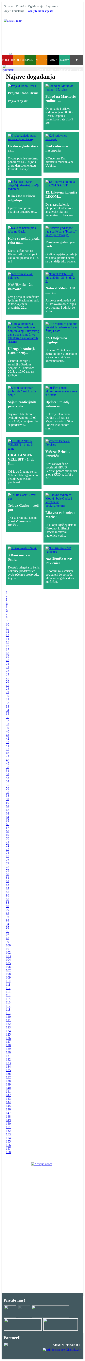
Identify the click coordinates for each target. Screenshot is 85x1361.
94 (7, 924)
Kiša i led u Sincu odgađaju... (21, 198)
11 (7, 628)
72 (7, 845)
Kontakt (21, 6)
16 (7, 646)
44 (7, 745)
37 (7, 720)
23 (7, 670)
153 (8, 1134)
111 (8, 984)
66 (7, 824)
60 (7, 802)
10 (7, 624)
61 (7, 806)
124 (8, 1031)
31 (7, 699)
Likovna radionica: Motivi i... (60, 515)
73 (7, 849)
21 (7, 663)
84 (7, 888)
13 (7, 635)
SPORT (30, 60)
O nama (8, 6)
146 (8, 1109)
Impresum (52, 6)
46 (7, 752)
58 (7, 795)
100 (8, 945)
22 (7, 667)
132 (8, 1059)
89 (7, 906)
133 (8, 1063)
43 (7, 742)
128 (8, 1045)
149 (8, 1120)
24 (7, 674)
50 (7, 767)
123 (8, 1027)
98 (7, 938)
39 (7, 728)
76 (7, 859)
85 (7, 892)
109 (8, 977)
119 (8, 1013)
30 (7, 695)
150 (8, 1123)
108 (8, 974)
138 (8, 1081)
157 (8, 1148)
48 (7, 760)
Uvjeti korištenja (14, 10)
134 (8, 1066)
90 (7, 909)
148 (8, 1116)
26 (7, 681)
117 (8, 1006)
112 (8, 988)
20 (7, 660)
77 (7, 863)
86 (7, 895)
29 (7, 692)
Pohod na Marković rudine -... (60, 98)
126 (8, 1038)
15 (7, 642)
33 (7, 706)
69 (7, 834)
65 (7, 820)
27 (7, 685)
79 (7, 870)
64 (7, 817)
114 (8, 995)
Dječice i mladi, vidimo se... (57, 404)
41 (7, 735)
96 (7, 931)
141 (8, 1091)
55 (7, 785)
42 (7, 738)
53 (7, 777)
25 (7, 678)
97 (7, 934)
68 (7, 831)
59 (7, 799)
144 (8, 1102)
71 (7, 842)
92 (7, 916)
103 (8, 956)
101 (8, 949)
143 (8, 1098)
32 (7, 703)
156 (8, 1145)
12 (7, 631)
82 (7, 881)
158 (8, 1152)
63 (7, 813)
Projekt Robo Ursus (23, 93)
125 (8, 1034)
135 (8, 1070)
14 (7, 638)
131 (8, 1056)
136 (8, 1073)
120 (8, 1016)
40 (7, 731)
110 (8, 981)
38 (7, 724)
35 (7, 713)
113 (8, 991)
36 (7, 717)
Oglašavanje (35, 6)
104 (8, 959)
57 (7, 792)
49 (7, 763)
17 (7, 649)
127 (8, 1041)
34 (7, 710)
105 (8, 963)
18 (7, 653)
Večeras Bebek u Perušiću (58, 454)
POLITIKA (9, 60)
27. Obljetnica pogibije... (56, 340)
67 (7, 827)
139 (8, 1084)
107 (8, 970)
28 (7, 688)
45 (7, 749)
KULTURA (21, 60)
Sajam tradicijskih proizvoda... (22, 404)
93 (7, 920)
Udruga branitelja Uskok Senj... (22, 351)
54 (7, 781)
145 (8, 1105)
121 (8, 1020)
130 (8, 1052)
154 (8, 1138)
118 (8, 1009)
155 (8, 1141)
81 (7, 877)
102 (8, 952)
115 (8, 998)
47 (7, 756)
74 (7, 852)
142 (8, 1095)
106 (8, 966)
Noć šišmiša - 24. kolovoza (20, 287)
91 (7, 913)
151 (8, 1127)
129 (8, 1048)
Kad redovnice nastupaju (56, 148)
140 (8, 1088)
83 (7, 884)
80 (7, 874)
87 (7, 899)
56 (7, 788)
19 (7, 656)
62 (7, 810)
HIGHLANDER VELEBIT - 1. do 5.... (21, 459)
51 (7, 770)
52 (7, 774)
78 (7, 867)
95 (7, 927)
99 (7, 941)
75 (7, 856)
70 (7, 838)
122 (8, 1023)
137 (8, 1077)
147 (8, 1113)
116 (8, 1002)
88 (7, 902)
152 (8, 1130)
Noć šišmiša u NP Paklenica (58, 561)
